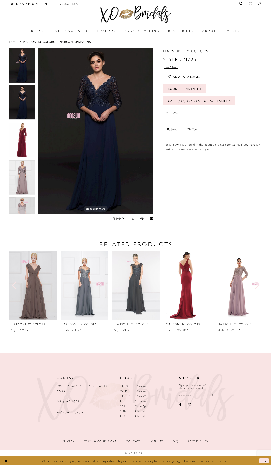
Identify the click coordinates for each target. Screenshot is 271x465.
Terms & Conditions (100, 441)
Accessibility (198, 441)
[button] (241, 3)
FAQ (175, 441)
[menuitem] (29, 3)
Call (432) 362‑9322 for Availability (199, 101)
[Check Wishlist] (251, 3)
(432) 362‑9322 (68, 401)
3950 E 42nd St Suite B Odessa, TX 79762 (82, 388)
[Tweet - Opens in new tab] (132, 218)
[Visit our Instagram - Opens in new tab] (189, 405)
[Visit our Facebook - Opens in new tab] (180, 405)
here (226, 461)
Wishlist (156, 441)
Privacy (68, 441)
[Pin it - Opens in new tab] (142, 218)
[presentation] (33, 285)
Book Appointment (185, 88)
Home (13, 41)
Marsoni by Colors (39, 41)
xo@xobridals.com (70, 412)
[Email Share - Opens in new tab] (151, 218)
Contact (133, 441)
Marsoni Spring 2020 (76, 41)
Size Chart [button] (171, 67)
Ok (264, 461)
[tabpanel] (22, 66)
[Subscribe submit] (212, 395)
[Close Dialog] (6, 460)
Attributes (173, 112)
